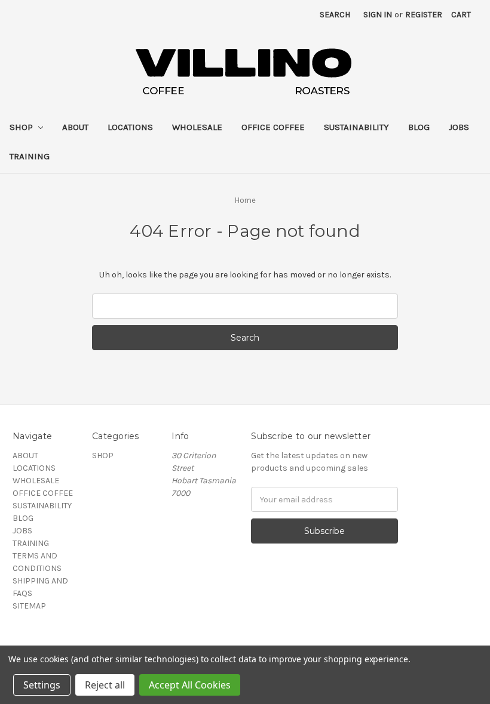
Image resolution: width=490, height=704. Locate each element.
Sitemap (29, 606)
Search (335, 15)
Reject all (105, 684)
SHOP (22, 127)
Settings (41, 684)
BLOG (419, 127)
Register (423, 15)
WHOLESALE (197, 127)
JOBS (459, 127)
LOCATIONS (130, 127)
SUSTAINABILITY (356, 127)
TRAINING (30, 156)
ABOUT (75, 127)
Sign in (377, 15)
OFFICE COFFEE (273, 127)
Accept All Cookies (190, 684)
